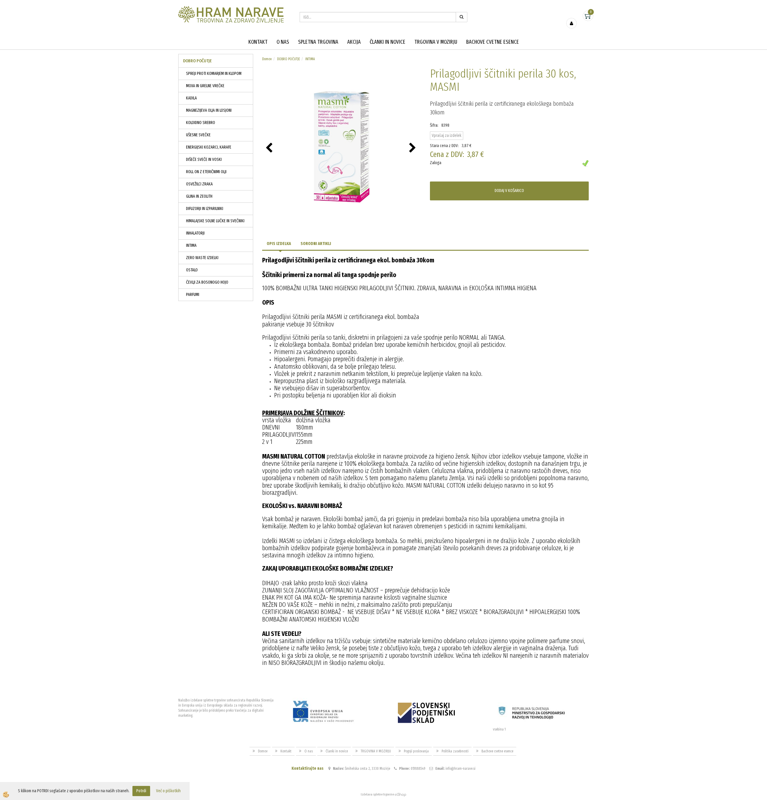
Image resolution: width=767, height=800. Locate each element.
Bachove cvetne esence (492, 42)
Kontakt (258, 42)
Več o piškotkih (168, 790)
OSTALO (192, 270)
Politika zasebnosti (455, 751)
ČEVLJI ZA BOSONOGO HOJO (207, 282)
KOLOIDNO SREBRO (200, 122)
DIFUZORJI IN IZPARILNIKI (204, 208)
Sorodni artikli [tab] (316, 243)
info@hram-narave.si (460, 768)
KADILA (191, 98)
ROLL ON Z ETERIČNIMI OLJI (206, 171)
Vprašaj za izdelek (446, 135)
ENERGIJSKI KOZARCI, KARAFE (208, 147)
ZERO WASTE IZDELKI (202, 257)
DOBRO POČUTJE (288, 59)
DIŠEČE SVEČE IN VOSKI (204, 159)
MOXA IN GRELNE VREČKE (205, 85)
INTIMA (191, 245)
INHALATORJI (195, 233)
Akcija (354, 42)
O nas (283, 42)
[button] (413, 148)
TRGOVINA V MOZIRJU (435, 42)
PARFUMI (192, 294)
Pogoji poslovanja (416, 751)
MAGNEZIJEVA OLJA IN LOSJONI (209, 110)
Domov (267, 59)
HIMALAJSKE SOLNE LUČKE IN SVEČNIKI (215, 220)
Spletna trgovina (318, 42)
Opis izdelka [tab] (279, 243)
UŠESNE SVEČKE (198, 134)
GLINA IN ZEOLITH (199, 196)
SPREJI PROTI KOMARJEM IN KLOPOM (213, 73)
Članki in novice (387, 42)
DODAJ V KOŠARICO (509, 190)
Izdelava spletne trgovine (377, 794)
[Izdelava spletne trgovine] (400, 794)
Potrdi (141, 790)
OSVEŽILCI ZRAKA (199, 184)
